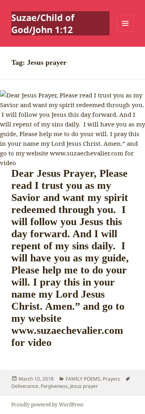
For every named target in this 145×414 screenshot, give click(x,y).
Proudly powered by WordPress (47, 404)
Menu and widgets (125, 31)
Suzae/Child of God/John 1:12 (43, 23)
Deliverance (24, 386)
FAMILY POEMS (83, 378)
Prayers (111, 378)
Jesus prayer (84, 386)
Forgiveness (54, 386)
